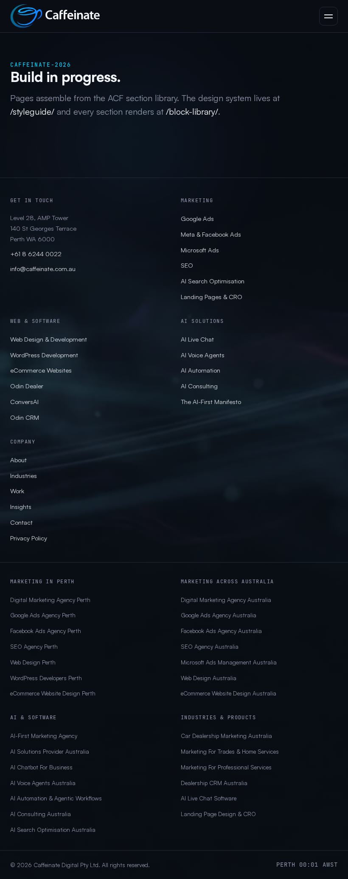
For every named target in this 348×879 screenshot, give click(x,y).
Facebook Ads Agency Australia (221, 630)
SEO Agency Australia (210, 646)
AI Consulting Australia (40, 813)
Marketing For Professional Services (226, 767)
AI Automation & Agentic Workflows (56, 798)
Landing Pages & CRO (211, 297)
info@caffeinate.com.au (43, 269)
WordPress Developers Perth (46, 677)
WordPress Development (44, 355)
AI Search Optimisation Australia (52, 829)
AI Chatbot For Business (41, 767)
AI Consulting (199, 386)
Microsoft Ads (200, 250)
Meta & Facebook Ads (211, 234)
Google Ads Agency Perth (43, 615)
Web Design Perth (33, 662)
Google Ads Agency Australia (218, 615)
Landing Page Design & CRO (218, 813)
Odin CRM (24, 417)
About (18, 460)
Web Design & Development (48, 339)
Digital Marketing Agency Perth (50, 599)
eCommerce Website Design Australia (228, 693)
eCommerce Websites (41, 370)
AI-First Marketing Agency (43, 735)
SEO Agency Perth (34, 646)
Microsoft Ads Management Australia (229, 662)
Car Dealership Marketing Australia (226, 735)
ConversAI (24, 402)
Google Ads (197, 219)
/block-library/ (192, 111)
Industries (23, 476)
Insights (20, 507)
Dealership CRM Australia (214, 782)
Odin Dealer (26, 386)
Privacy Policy (28, 538)
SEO (187, 265)
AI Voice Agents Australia (43, 782)
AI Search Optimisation (212, 281)
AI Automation (200, 370)
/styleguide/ (32, 111)
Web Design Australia (208, 677)
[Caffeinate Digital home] (55, 16)
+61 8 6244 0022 (36, 254)
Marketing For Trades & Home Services (230, 751)
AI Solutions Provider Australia (49, 751)
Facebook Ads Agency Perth (45, 630)
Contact (21, 522)
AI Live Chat (197, 339)
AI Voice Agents (203, 355)
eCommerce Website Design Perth (52, 693)
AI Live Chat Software (208, 798)
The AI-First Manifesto (211, 402)
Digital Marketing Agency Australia (226, 599)
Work (17, 491)
